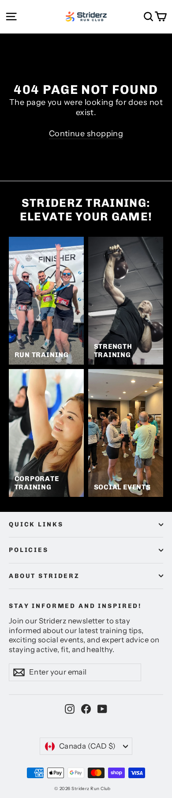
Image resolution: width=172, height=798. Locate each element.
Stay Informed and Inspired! (75, 606)
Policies (29, 550)
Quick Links (36, 524)
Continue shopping (86, 133)
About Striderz (44, 576)
